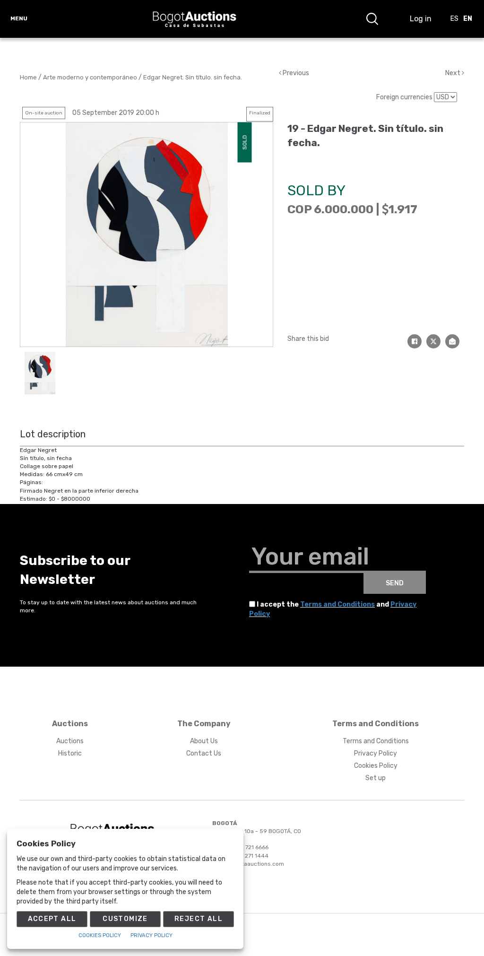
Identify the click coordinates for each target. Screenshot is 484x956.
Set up (375, 778)
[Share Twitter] (433, 341)
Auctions (70, 741)
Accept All (52, 919)
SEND (395, 583)
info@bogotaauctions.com (248, 863)
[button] (372, 19)
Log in (421, 18)
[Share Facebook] (414, 341)
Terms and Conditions (337, 604)
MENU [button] (18, 18)
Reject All (198, 919)
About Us (204, 741)
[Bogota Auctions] (194, 19)
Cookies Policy (376, 766)
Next (453, 73)
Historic (70, 753)
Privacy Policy (375, 753)
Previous (295, 73)
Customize (125, 919)
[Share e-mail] (452, 341)
